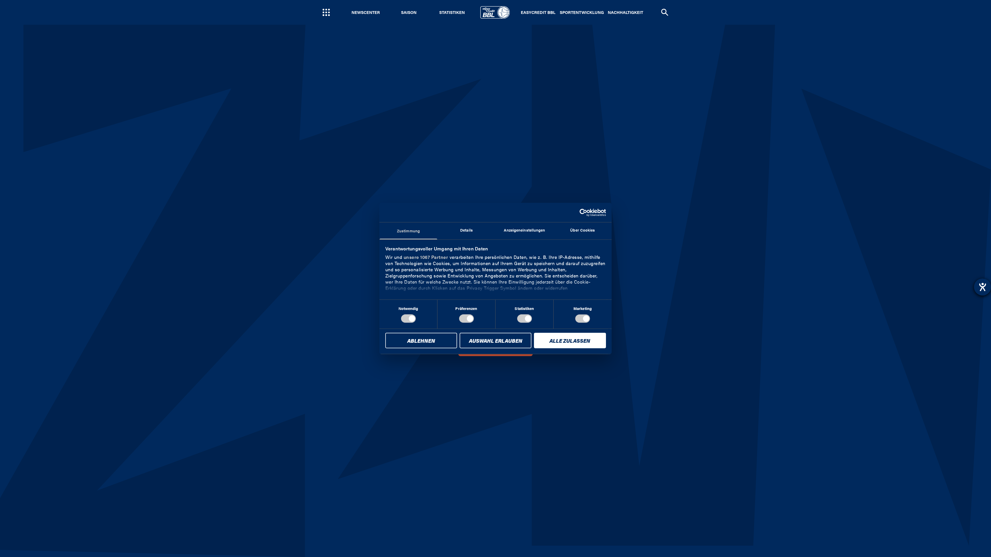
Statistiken (452, 12)
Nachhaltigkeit (625, 12)
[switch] (466, 319)
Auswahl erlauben (495, 340)
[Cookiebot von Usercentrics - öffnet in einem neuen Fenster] (583, 212)
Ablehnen (421, 340)
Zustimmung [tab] (408, 230)
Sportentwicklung (582, 12)
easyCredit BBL (538, 12)
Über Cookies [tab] (582, 230)
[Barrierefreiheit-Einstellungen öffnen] (982, 287)
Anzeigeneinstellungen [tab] (524, 230)
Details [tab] (466, 230)
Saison (409, 12)
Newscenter (365, 12)
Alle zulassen (569, 340)
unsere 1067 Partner (426, 257)
